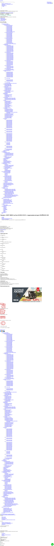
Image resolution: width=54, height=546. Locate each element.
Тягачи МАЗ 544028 (9, 334)
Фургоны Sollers (5, 97)
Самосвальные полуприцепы (9, 114)
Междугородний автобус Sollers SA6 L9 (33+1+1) (11, 195)
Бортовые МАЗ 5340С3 (10, 72)
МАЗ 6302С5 (8, 452)
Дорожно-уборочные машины (7, 166)
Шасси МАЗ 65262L (9, 457)
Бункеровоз (6, 164)
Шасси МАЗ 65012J (9, 140)
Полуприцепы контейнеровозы (9, 113)
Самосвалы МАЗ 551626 (10, 361)
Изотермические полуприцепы (9, 423)
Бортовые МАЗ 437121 (10, 380)
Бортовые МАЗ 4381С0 (10, 75)
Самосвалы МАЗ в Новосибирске (9, 69)
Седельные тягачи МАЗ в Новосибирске (10, 43)
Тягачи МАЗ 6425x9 (9, 42)
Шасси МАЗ (5, 118)
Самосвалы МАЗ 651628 (10, 66)
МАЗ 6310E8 (8, 78)
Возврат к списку (2, 329)
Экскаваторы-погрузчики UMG (7, 510)
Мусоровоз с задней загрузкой (9, 474)
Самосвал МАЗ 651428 (10, 373)
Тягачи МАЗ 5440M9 (9, 339)
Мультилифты (5, 160)
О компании (5, 207)
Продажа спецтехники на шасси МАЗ (7, 218)
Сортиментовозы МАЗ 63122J (9, 154)
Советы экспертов (4, 518)
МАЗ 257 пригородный (8, 486)
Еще (2, 213)
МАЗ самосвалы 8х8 (8, 68)
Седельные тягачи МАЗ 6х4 (9, 32)
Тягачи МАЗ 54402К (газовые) (11, 31)
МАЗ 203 (6, 173)
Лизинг (4, 210)
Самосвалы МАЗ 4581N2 (10, 356)
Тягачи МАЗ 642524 (9, 39)
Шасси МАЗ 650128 (9, 136)
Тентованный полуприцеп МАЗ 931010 (12, 112)
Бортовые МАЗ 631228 (10, 79)
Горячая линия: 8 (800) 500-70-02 (6, 523)
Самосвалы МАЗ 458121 (10, 49)
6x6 (5, 390)
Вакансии (4, 208)
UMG (2, 198)
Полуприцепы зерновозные (9, 116)
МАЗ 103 (6, 174)
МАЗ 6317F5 (8, 143)
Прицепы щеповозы (8, 107)
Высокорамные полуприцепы (9, 110)
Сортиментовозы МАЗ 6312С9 (9, 462)
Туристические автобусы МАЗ (7, 491)
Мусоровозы (5, 163)
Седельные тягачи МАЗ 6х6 (9, 346)
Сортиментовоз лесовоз (6, 152)
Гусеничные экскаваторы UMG (7, 199)
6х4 (5, 387)
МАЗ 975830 (8, 421)
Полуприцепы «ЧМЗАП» (8, 426)
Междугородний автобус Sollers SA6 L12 (10, 196)
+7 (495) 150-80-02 (49, 2)
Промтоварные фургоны (8, 95)
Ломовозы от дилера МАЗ (5, 219)
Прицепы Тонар (7, 106)
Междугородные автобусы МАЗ (7, 180)
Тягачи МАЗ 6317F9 (9, 349)
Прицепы (4, 100)
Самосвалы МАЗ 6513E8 (10, 363)
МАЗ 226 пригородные (8, 488)
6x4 (5, 132)
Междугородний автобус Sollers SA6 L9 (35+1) (11, 503)
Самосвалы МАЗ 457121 (10, 48)
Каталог (3, 217)
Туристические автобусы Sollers (7, 505)
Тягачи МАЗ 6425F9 (9, 38)
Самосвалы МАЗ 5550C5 (10, 51)
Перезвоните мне (2, 20)
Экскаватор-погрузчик (6, 162)
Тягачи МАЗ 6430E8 (9, 344)
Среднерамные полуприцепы (9, 109)
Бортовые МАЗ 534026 (10, 76)
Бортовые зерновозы (8, 92)
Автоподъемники (5, 158)
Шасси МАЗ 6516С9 (9, 147)
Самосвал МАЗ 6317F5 (10, 64)
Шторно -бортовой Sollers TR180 (9, 193)
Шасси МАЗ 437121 (9, 125)
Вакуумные (6, 168)
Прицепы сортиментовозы (8, 414)
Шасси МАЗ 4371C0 (9, 435)
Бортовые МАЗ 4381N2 (10, 74)
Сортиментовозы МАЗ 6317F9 (9, 155)
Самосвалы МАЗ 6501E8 (10, 53)
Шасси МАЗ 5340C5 (9, 124)
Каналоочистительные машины (7, 476)
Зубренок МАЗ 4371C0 (8, 88)
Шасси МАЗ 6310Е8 (9, 440)
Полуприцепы (5, 416)
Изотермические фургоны (8, 94)
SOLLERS (3, 187)
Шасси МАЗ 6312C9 (9, 133)
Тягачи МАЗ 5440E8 (9, 29)
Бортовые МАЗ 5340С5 (10, 385)
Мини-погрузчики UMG (6, 202)
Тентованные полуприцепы (9, 111)
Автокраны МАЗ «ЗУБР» (8, 156)
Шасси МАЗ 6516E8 (9, 146)
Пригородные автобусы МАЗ (7, 176)
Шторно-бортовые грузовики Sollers (8, 191)
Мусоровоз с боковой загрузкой (9, 165)
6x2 (5, 77)
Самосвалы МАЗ (5, 44)
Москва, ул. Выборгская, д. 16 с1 (6, 3)
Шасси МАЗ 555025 (9, 126)
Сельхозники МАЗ (7, 91)
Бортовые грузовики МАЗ (7, 70)
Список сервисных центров (7, 205)
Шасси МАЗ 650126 (9, 135)
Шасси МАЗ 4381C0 (9, 428)
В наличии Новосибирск (8, 149)
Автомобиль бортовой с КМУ (7, 161)
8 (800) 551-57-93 (4, 5)
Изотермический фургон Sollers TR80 (10, 189)
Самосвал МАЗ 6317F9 (10, 62)
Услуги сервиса (5, 204)
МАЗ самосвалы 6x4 (8, 52)
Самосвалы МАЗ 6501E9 (10, 57)
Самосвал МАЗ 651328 (10, 54)
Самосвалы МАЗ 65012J (10, 55)
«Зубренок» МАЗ (5, 86)
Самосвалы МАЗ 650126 (10, 368)
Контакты (1, 0)
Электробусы (5, 185)
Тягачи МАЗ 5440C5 (9, 26)
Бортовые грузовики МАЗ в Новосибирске (11, 83)
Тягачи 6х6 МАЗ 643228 (10, 351)
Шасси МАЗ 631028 (9, 131)
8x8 (5, 148)
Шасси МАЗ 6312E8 (9, 137)
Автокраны (5, 464)
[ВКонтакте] (0, 331)
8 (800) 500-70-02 (2, 18)
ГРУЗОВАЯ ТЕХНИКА (5, 332)
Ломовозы (4, 159)
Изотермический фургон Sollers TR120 (10, 98)
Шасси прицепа (7, 104)
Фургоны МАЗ (5, 402)
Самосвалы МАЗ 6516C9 (10, 375)
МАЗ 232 (6, 181)
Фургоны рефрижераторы (8, 96)
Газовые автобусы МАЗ (8, 175)
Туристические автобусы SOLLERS (8, 183)
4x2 (5, 71)
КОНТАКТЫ (3, 212)
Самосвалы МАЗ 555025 (10, 47)
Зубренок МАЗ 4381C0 (8, 87)
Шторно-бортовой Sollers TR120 (9, 192)
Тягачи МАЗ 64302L (9, 34)
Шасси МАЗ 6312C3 (9, 134)
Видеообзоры (5, 209)
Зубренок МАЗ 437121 (8, 89)
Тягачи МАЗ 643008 (9, 33)
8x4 (5, 145)
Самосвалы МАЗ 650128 (10, 59)
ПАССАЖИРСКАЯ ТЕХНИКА (6, 171)
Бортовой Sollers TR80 (8, 84)
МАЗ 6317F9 (8, 144)
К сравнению (2, 231)
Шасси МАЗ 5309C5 (9, 438)
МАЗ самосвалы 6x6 (8, 60)
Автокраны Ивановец (8, 157)
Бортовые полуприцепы (8, 108)
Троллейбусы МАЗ (6, 186)
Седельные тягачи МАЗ (6, 24)
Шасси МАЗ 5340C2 (9, 122)
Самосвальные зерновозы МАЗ (9, 399)
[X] (4, 331)
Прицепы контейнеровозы (8, 102)
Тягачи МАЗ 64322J (9, 41)
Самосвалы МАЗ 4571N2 (10, 50)
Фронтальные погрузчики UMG (7, 201)
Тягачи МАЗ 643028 (9, 37)
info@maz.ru (3, 524)
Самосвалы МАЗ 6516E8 (10, 67)
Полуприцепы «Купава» (8, 115)
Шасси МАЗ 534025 (9, 121)
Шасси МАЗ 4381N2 (9, 120)
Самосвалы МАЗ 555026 (10, 46)
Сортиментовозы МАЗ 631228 (9, 153)
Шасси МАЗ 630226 (9, 141)
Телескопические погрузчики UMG (8, 203)
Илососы (6, 169)
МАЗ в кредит (4, 517)
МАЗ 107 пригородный (8, 178)
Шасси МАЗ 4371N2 (9, 127)
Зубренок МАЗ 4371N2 (8, 397)
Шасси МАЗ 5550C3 (9, 433)
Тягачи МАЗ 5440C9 (9, 27)
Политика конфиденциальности (6, 534)
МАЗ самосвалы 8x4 (8, 65)
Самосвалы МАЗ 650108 (10, 56)
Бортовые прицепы (7, 101)
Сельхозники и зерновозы (6, 90)
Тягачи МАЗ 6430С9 (9, 36)
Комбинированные (7, 167)
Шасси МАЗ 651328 (9, 139)
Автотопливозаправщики (6, 469)
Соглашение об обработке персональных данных (8, 519)
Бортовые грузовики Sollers (7, 197)
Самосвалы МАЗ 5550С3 (10, 45)
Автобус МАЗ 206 (7, 481)
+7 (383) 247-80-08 (49, 3)
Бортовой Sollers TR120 (8, 85)
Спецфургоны (7, 404)
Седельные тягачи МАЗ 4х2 (9, 25)
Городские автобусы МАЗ (6, 172)
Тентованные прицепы (8, 409)
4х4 (5, 128)
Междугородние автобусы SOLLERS (8, 184)
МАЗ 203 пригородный (8, 177)
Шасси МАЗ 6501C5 (9, 445)
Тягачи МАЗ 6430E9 (9, 35)
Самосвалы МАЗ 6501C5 (10, 58)
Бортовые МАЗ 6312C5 (10, 80)
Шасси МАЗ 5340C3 (9, 123)
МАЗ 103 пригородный (8, 179)
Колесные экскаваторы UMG (7, 200)
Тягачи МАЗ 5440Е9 (9, 30)
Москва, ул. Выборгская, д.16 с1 (6, 522)
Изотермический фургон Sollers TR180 (10, 99)
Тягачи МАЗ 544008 (9, 337)
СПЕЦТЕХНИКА (4, 151)
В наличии (3, 512)
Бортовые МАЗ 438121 (10, 73)
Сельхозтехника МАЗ (6, 150)
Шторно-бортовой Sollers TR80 (9, 500)
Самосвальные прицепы (8, 103)
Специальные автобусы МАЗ (7, 493)
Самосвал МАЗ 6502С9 (10, 61)
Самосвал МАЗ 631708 (10, 63)
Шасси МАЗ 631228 (9, 138)
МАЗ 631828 (8, 82)
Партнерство (5, 211)
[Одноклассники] (1, 331)
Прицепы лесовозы (7, 411)
